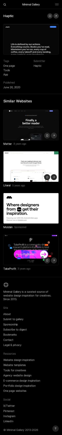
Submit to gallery (13, 319)
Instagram (9, 416)
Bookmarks (10, 334)
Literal (7, 185)
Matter (7, 143)
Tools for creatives (14, 370)
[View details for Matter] (31, 125)
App (5, 74)
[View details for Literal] (31, 166)
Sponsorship (10, 324)
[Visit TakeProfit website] (54, 260)
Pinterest (8, 411)
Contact (8, 339)
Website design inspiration (19, 360)
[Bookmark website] (50, 16)
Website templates (14, 365)
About (7, 314)
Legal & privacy (12, 345)
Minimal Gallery (31, 4)
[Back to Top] (55, 428)
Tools (6, 70)
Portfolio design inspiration (19, 385)
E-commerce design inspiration (21, 380)
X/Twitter (9, 405)
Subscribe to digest (15, 329)
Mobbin (8, 227)
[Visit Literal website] (54, 177)
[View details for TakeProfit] (31, 250)
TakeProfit (9, 268)
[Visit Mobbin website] (31, 208)
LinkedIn (8, 421)
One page (9, 65)
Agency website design (17, 375)
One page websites (14, 390)
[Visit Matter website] (54, 136)
